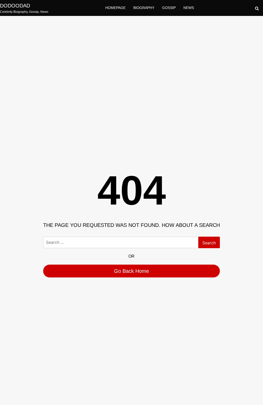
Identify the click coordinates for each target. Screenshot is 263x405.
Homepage (115, 8)
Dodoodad (15, 5)
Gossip (169, 8)
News (188, 8)
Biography (143, 8)
